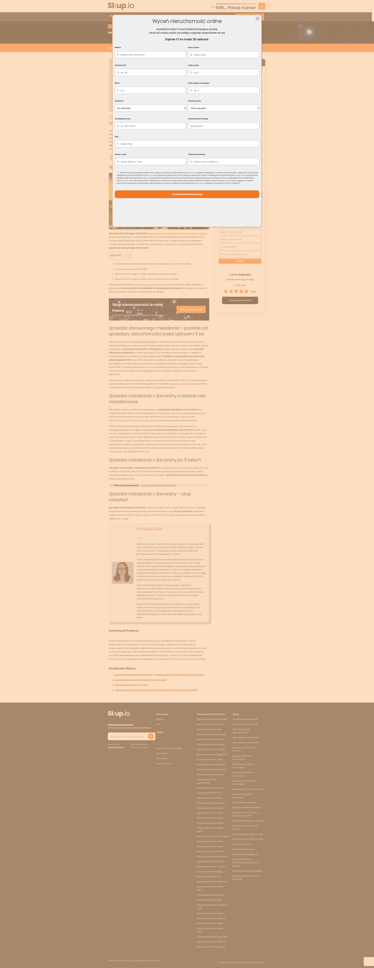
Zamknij (257, 18)
